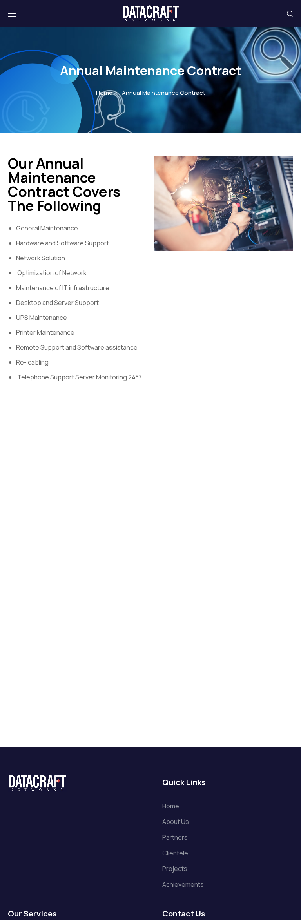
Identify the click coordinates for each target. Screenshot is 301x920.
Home (104, 93)
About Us (175, 821)
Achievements (183, 884)
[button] (290, 14)
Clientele (175, 853)
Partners (175, 837)
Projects (174, 868)
